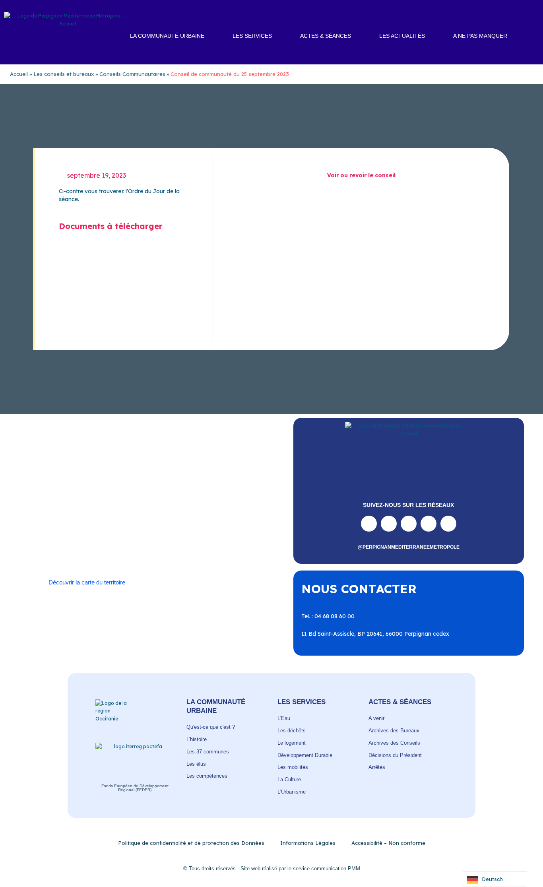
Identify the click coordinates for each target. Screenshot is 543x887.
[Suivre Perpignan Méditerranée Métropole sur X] (448, 524)
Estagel (236, 513)
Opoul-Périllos (167, 521)
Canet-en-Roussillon (175, 505)
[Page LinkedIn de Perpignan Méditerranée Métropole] (428, 524)
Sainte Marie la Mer (64, 544)
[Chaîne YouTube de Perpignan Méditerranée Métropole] (409, 524)
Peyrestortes (242, 521)
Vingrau (214, 552)
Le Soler (80, 521)
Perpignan (205, 521)
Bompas (95, 505)
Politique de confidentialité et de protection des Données (191, 843)
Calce (215, 505)
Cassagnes (98, 513)
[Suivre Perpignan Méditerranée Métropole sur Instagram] (389, 524)
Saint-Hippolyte (97, 537)
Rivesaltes (182, 529)
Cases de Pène (58, 513)
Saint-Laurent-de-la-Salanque (164, 537)
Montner (131, 521)
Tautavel (135, 544)
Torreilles (166, 544)
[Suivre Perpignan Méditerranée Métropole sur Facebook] (369, 524)
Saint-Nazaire (229, 537)
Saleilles (107, 544)
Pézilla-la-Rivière (66, 529)
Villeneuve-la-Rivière (170, 552)
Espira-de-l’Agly (199, 513)
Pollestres (107, 529)
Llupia (105, 521)
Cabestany (127, 505)
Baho (46, 505)
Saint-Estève (219, 529)
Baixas (69, 505)
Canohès (240, 505)
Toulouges (198, 544)
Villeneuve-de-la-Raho (107, 552)
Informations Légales (307, 843)
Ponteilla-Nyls (144, 529)
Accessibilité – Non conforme (388, 843)
